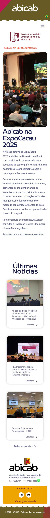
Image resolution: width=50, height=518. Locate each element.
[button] (42, 26)
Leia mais (30, 325)
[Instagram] (21, 495)
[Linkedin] (28, 495)
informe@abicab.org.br (25, 501)
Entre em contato (25, 488)
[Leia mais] (37, 324)
